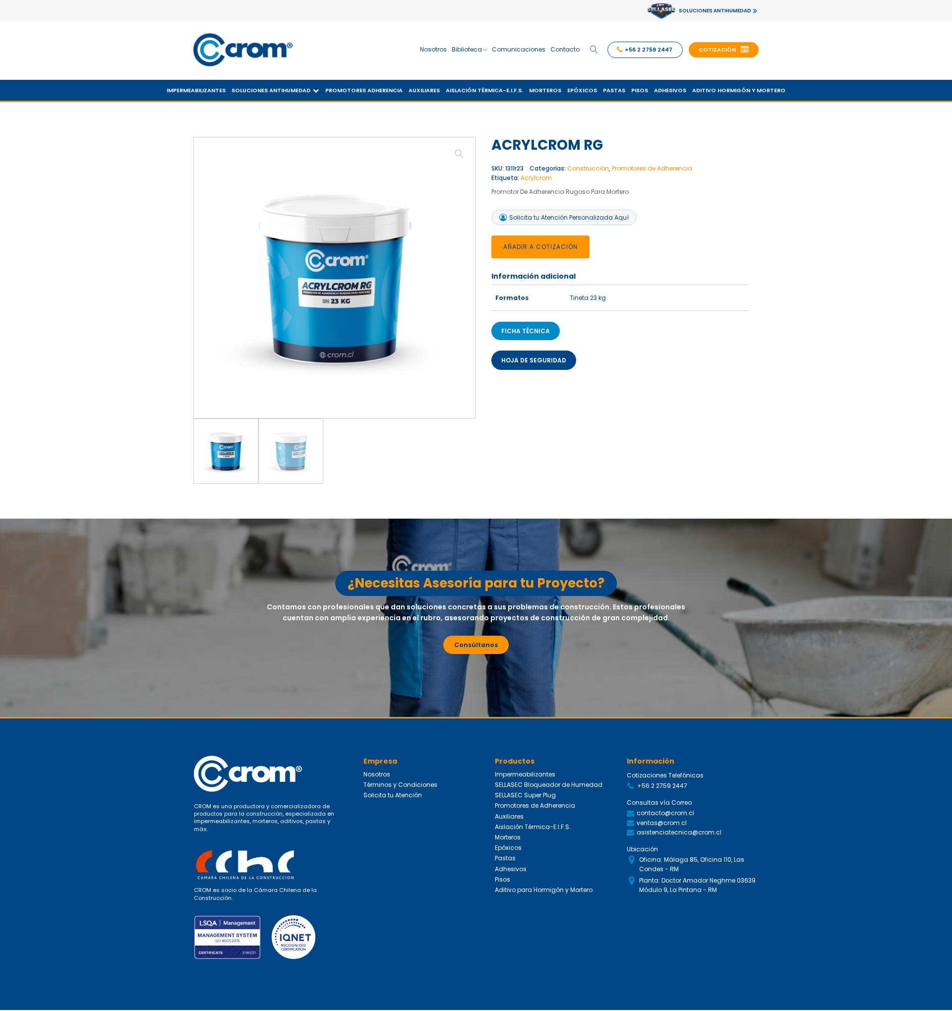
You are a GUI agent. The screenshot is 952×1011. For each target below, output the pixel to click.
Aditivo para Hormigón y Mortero (544, 890)
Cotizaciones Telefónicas (665, 775)
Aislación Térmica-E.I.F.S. (484, 90)
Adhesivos (670, 90)
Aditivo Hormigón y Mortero (738, 90)
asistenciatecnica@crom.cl (679, 832)
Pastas (614, 90)
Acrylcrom (536, 178)
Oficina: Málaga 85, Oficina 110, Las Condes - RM (691, 864)
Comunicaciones (518, 49)
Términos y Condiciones (400, 784)
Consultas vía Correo (659, 802)
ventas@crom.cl (662, 823)
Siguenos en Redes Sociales (671, 912)
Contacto (565, 49)
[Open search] (594, 49)
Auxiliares (424, 90)
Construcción (588, 168)
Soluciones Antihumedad (271, 90)
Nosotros (433, 49)
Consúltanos (476, 645)
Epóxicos (582, 90)
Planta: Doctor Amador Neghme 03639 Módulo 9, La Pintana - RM (697, 885)
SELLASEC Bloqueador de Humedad (548, 784)
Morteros (545, 90)
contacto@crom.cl (665, 813)
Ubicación (642, 849)
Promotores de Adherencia (652, 168)
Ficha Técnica (525, 331)
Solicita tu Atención (392, 795)
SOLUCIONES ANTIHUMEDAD (715, 10)
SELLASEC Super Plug (525, 795)
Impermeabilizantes (196, 90)
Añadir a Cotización (540, 246)
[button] (724, 50)
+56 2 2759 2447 (662, 785)
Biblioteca (467, 49)
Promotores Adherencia (364, 90)
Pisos (639, 90)
